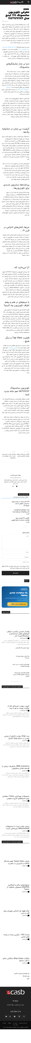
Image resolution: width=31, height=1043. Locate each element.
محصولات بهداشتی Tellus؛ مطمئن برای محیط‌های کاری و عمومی (15, 797)
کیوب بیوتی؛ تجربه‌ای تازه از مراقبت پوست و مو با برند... (18, 707)
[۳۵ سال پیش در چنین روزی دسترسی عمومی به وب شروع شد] (25, 504)
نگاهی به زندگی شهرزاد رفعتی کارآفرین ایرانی (22, 455)
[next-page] (25, 527)
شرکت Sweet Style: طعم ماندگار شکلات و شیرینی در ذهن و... (16, 862)
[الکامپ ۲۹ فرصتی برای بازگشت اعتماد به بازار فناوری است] (25, 520)
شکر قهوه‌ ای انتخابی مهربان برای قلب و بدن (16, 912)
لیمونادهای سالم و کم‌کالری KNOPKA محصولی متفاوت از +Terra (18, 887)
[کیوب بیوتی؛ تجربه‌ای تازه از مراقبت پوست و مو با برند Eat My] (15, 697)
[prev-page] (28, 527)
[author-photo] (15, 473)
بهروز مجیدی (25, 800)
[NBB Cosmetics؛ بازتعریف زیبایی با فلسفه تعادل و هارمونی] (15, 757)
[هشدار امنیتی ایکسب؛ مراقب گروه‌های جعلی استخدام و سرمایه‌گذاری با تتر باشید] (15, 622)
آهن (28, 978)
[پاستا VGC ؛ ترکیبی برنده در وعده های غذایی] (15, 926)
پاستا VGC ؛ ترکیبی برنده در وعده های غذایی (16, 935)
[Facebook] (27, 443)
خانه (28, 6)
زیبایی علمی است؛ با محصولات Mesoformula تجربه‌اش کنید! (17, 827)
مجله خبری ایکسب (15, 475)
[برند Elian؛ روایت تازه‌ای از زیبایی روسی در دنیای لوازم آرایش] (15, 727)
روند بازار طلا (26, 976)
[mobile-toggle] (22, 2)
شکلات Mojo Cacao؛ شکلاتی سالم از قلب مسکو (16, 959)
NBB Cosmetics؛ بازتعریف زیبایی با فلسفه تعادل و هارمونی (15, 767)
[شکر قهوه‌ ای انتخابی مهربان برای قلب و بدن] (15, 902)
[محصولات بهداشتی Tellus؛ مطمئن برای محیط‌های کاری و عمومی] (15, 787)
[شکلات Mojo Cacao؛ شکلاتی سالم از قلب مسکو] (15, 949)
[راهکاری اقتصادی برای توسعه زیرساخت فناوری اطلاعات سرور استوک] (6, 675)
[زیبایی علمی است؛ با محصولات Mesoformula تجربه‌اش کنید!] (15, 817)
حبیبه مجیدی (25, 740)
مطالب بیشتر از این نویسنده (20, 497)
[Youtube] (6, 1016)
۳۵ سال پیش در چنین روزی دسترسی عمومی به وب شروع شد (20, 504)
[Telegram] (17, 487)
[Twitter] (23, 443)
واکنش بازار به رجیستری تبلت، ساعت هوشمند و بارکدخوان (9, 456)
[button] (28, 2)
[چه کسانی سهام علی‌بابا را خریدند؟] (6, 658)
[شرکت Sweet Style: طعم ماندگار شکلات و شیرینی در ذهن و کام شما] (15, 852)
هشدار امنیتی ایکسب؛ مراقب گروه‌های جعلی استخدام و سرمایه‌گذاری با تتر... (18, 633)
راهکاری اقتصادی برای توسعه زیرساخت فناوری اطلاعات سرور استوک (21, 674)
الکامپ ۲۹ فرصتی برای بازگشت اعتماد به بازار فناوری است (20, 520)
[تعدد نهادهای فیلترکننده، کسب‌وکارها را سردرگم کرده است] (25, 512)
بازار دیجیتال (22, 6)
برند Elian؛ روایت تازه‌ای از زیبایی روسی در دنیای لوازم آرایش (16, 737)
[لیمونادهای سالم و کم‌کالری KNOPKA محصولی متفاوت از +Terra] (15, 876)
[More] (11, 443)
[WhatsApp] (15, 443)
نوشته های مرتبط (23, 494)
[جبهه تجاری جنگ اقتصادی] (6, 650)
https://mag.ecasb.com (15, 477)
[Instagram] (19, 1016)
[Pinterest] (19, 443)
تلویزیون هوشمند (13, 348)
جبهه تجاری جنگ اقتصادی (22, 648)
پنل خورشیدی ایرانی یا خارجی (21, 973)
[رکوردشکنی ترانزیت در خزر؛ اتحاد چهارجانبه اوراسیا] (6, 667)
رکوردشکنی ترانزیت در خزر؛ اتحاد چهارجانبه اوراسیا (20, 665)
